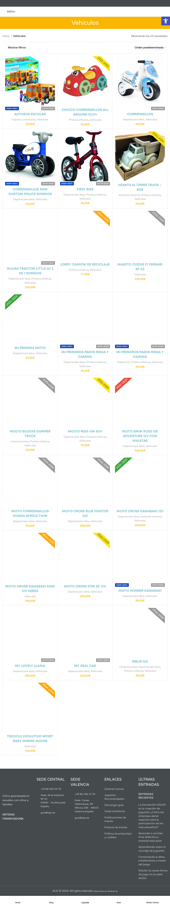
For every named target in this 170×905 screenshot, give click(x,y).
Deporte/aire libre (133, 119)
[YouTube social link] (16, 3)
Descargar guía (114, 805)
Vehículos (42, 119)
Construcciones (19, 441)
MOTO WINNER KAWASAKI (140, 590)
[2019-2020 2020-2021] (30, 81)
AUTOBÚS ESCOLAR (30, 114)
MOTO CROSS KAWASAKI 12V (140, 511)
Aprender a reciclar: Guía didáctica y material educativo (150, 837)
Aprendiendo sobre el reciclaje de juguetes (152, 848)
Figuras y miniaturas (24, 119)
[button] (165, 21)
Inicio (6, 36)
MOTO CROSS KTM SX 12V (85, 586)
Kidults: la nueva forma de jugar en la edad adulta (152, 874)
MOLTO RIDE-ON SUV (85, 431)
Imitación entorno (129, 195)
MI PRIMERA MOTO (30, 348)
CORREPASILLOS (140, 114)
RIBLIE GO (140, 661)
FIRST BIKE (85, 189)
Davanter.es (113, 891)
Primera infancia (78, 119)
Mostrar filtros (17, 47)
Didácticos (123, 362)
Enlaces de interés (115, 827)
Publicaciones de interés (115, 819)
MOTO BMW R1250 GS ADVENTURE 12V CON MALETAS (140, 436)
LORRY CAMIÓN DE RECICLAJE (85, 264)
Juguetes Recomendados (114, 796)
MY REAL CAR (85, 666)
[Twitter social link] (8, 3)
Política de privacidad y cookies (117, 835)
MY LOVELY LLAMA (30, 666)
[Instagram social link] (12, 3)
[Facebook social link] (4, 3)
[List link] (51, 789)
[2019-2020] (140, 81)
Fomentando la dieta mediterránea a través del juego (152, 860)
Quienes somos (114, 789)
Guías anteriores (114, 811)
